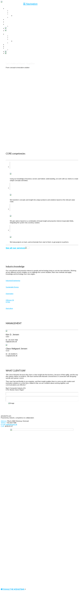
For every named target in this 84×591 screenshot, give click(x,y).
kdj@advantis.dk (11, 424)
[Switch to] (11, 28)
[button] (30, 3)
